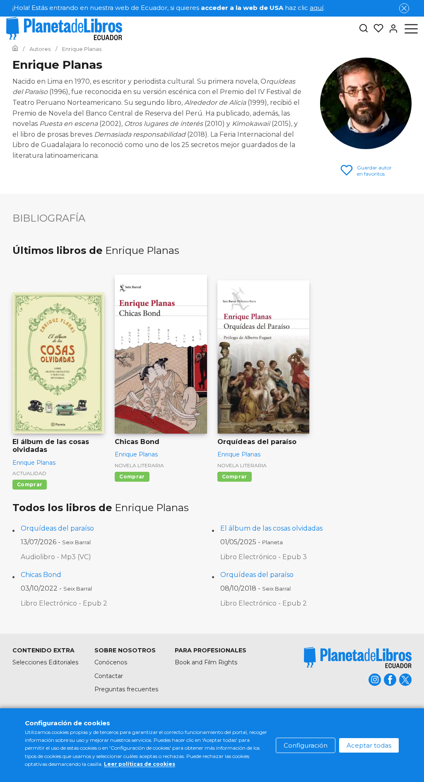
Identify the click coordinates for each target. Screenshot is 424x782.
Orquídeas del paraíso (57, 528)
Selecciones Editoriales (45, 662)
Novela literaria (139, 465)
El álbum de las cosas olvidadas (271, 528)
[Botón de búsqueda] (364, 28)
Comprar (29, 484)
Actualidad (29, 473)
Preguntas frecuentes (126, 689)
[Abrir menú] (411, 28)
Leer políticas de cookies (139, 764)
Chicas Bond (41, 575)
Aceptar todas (369, 745)
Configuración (306, 745)
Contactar (108, 676)
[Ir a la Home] (15, 49)
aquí (316, 8)
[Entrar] (390, 29)
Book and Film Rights (206, 662)
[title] (358, 657)
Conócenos (110, 662)
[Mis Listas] (376, 29)
